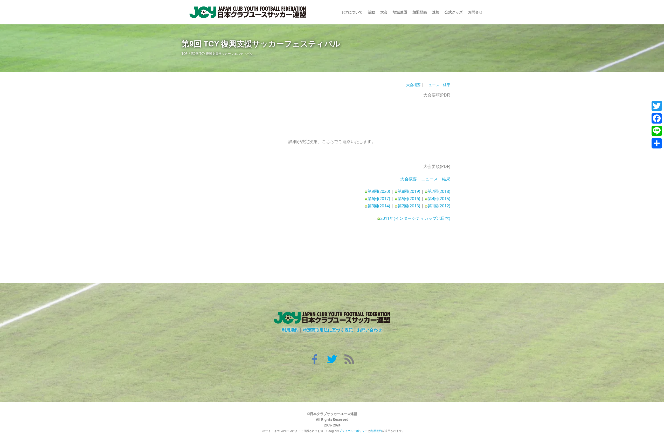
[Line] (657, 131)
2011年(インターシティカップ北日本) (415, 218)
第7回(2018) (439, 191)
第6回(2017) (379, 198)
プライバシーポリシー (353, 431)
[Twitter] (657, 106)
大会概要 (413, 84)
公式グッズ (454, 12)
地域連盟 (400, 12)
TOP (185, 53)
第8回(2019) (409, 191)
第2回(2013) (409, 206)
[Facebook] (657, 118)
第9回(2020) (379, 191)
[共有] (657, 143)
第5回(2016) (409, 198)
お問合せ (475, 12)
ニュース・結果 (437, 84)
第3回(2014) (379, 206)
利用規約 (290, 330)
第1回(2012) (439, 206)
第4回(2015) (439, 198)
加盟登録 (419, 12)
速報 (435, 12)
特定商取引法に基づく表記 (328, 330)
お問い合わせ (369, 330)
